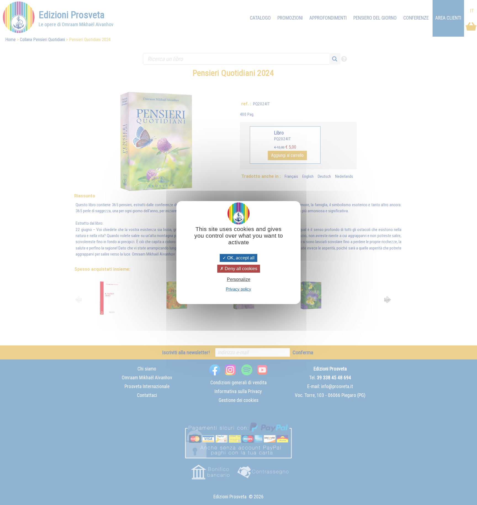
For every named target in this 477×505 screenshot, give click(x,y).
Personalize (238, 279)
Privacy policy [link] (238, 289)
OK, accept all (240, 258)
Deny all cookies (240, 268)
